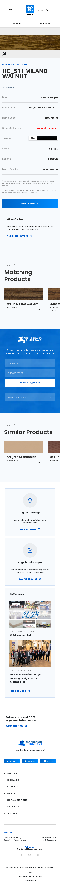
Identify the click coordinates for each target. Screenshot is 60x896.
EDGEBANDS (13, 780)
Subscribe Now (14, 726)
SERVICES (12, 793)
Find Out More (17, 691)
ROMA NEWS (13, 806)
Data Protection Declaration (30, 876)
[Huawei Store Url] (48, 761)
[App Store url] (12, 761)
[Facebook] (21, 854)
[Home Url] (30, 10)
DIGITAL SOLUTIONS (17, 800)
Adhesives (45, 23)
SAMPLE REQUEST (30, 203)
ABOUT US (12, 773)
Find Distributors (17, 236)
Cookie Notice (30, 880)
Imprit (30, 872)
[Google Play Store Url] (30, 761)
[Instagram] (29, 854)
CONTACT (12, 813)
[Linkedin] (38, 854)
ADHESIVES (12, 786)
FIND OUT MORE (28, 529)
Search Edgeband (30, 382)
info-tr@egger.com (48, 840)
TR (51, 10)
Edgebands (15, 23)
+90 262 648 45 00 (48, 838)
